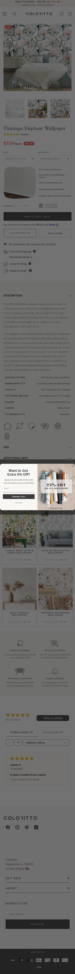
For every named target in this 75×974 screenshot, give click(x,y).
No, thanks (19, 503)
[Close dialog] (73, 466)
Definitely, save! (18, 497)
